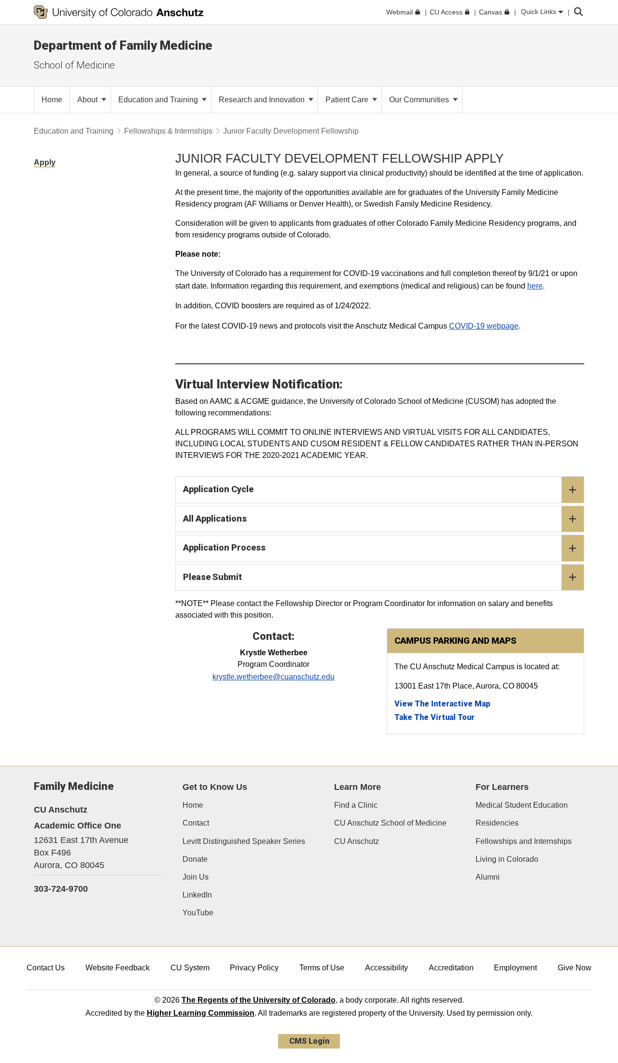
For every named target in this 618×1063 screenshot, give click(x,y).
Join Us (196, 877)
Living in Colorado (507, 859)
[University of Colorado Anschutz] (119, 12)
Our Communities (420, 100)
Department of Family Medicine (123, 45)
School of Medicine (74, 65)
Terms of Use (321, 968)
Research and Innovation (263, 100)
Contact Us (46, 968)
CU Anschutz (356, 841)
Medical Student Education (522, 805)
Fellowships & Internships (168, 131)
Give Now (574, 968)
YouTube (198, 913)
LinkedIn (197, 895)
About (88, 100)
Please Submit (212, 577)
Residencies (497, 823)
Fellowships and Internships (524, 841)
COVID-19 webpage (484, 326)
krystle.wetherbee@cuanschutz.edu (273, 677)
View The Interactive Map (442, 703)
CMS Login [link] (309, 1041)
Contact (196, 823)
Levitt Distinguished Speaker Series (244, 841)
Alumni (488, 877)
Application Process (224, 547)
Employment (515, 968)
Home (193, 805)
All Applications (215, 518)
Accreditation (451, 968)
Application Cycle (218, 489)
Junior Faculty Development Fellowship (291, 131)
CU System (190, 968)
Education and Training (159, 100)
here (535, 286)
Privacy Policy (254, 968)
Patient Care (347, 100)
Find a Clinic (356, 805)
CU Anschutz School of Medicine (390, 823)
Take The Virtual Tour (434, 717)
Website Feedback (117, 968)
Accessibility (386, 968)
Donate (195, 859)
